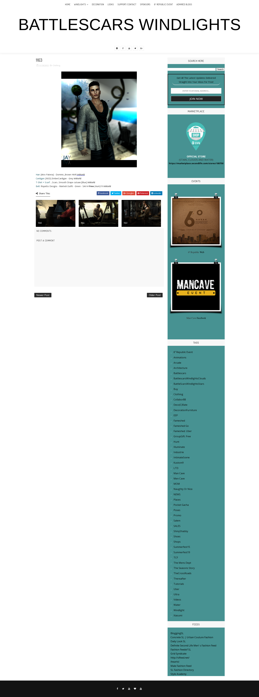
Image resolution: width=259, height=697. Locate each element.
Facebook (201, 317)
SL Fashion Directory (182, 670)
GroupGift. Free (182, 436)
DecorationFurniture (185, 410)
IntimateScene (182, 457)
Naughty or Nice (183, 489)
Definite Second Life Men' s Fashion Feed (193, 645)
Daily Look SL (178, 641)
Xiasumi (178, 615)
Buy (176, 389)
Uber (176, 589)
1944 (82, 223)
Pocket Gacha (181, 505)
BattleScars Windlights (129, 25)
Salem (177, 520)
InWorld (81, 174)
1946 (40, 223)
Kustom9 (179, 462)
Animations (180, 357)
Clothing (56, 65)
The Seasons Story (184, 568)
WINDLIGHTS (80, 4)
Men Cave (179, 478)
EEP (176, 415)
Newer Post (42, 295)
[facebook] (123, 48)
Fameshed (179, 420)
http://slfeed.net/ (180, 657)
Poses (177, 510)
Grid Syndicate (178, 653)
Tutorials (179, 584)
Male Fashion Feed (181, 666)
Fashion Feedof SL (181, 649)
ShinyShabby (181, 531)
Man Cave (179, 473)
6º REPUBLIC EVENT (163, 4)
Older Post (155, 295)
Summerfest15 (182, 547)
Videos (177, 599)
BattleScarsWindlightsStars (189, 383)
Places (177, 499)
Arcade (177, 362)
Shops (177, 541)
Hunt (176, 441)
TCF (176, 557)
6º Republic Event (183, 352)
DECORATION (98, 4)
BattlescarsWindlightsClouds (190, 378)
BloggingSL (177, 633)
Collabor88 (180, 399)
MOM (177, 483)
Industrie (179, 452)
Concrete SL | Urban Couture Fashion (192, 637)
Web (202, 252)
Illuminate (179, 447)
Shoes (177, 536)
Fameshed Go (181, 426)
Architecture (180, 368)
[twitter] (135, 48)
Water (177, 604)
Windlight (179, 610)
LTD (176, 468)
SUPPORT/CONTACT (127, 4)
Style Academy (178, 674)
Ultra (176, 594)
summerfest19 (182, 552)
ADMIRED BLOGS (184, 4)
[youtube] (129, 48)
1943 (125, 223)
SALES (177, 526)
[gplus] (141, 48)
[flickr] (117, 48)
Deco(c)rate (180, 404)
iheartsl (175, 661)
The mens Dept (182, 562)
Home (67, 4)
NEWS (177, 494)
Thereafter (180, 578)
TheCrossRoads (182, 573)
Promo (177, 515)
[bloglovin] (135, 689)
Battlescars (180, 373)
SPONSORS (145, 4)
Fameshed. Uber (183, 431)
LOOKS (111, 4)
